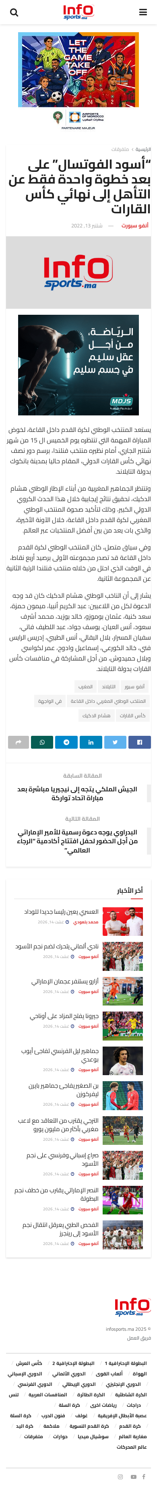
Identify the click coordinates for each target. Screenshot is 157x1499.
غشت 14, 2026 (51, 922)
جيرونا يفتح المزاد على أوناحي (64, 1016)
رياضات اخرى (103, 1405)
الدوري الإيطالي (79, 1384)
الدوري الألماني (69, 1373)
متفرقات (120, 149)
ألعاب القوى (109, 1373)
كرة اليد (24, 1426)
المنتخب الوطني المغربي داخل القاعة (108, 701)
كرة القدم (130, 1426)
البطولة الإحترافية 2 (73, 1363)
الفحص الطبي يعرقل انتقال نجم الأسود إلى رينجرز (61, 1229)
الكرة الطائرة (91, 1394)
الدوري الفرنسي (35, 1384)
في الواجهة (50, 701)
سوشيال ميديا (93, 1436)
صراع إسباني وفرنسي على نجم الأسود (63, 1159)
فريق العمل (139, 1337)
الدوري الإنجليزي (123, 1384)
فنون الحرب (53, 1415)
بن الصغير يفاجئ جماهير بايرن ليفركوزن (64, 1090)
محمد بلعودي (86, 922)
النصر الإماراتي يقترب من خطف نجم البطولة (56, 1194)
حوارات (60, 1436)
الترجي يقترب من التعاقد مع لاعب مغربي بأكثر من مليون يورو (58, 1125)
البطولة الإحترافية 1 (126, 1363)
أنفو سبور (135, 686)
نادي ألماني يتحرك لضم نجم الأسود (57, 946)
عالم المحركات (132, 1447)
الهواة (140, 1373)
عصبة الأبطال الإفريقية (122, 1415)
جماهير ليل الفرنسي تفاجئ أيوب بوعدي (60, 1055)
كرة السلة (69, 1405)
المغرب (85, 686)
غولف (81, 1415)
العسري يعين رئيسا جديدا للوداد (61, 911)
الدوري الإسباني (25, 1373)
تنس (14, 1394)
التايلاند (109, 686)
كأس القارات (133, 715)
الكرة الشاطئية (131, 1394)
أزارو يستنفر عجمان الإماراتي (65, 981)
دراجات (134, 1405)
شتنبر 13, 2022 (87, 225)
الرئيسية (143, 149)
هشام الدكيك (97, 715)
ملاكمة (51, 1426)
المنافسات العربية (48, 1394)
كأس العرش (29, 1363)
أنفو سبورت (135, 225)
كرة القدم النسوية (89, 1426)
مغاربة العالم (133, 1436)
